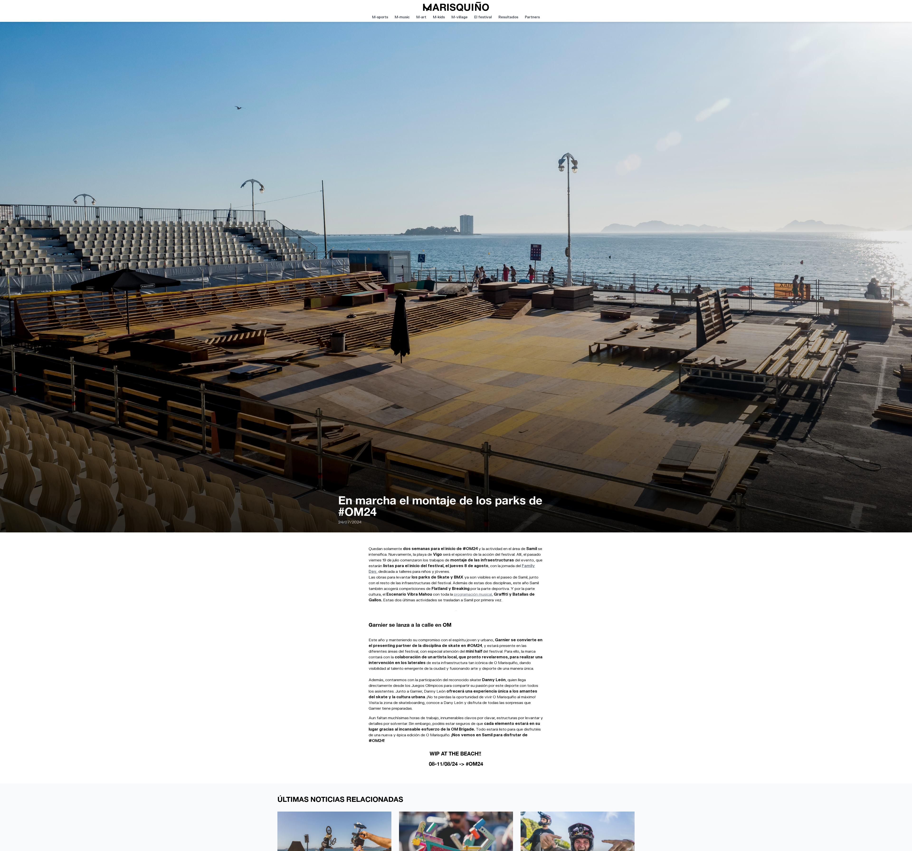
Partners (532, 17)
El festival (483, 17)
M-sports (380, 17)
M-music (402, 17)
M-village (459, 17)
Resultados (508, 17)
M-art (421, 17)
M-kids (439, 17)
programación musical (473, 594)
